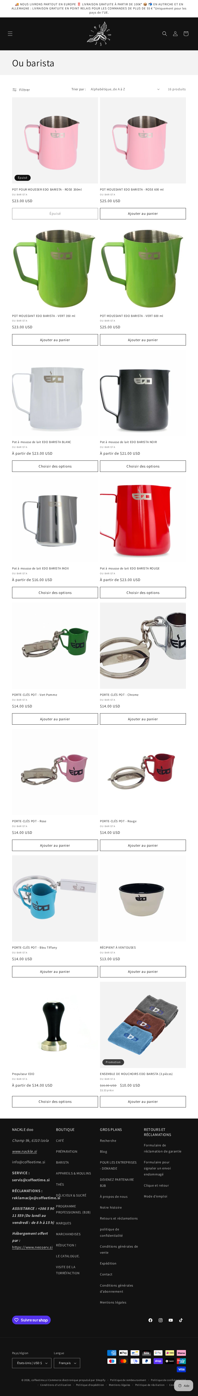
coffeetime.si (39, 1380)
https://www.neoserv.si (32, 1247)
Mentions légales (113, 1302)
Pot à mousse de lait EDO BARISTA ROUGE (130, 568)
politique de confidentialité (111, 1232)
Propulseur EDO (23, 1074)
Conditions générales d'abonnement (116, 1288)
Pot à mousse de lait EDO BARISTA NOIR (128, 442)
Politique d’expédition (90, 1385)
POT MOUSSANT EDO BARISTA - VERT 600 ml (131, 316)
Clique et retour (156, 1185)
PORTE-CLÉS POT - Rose (29, 821)
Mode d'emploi (155, 1196)
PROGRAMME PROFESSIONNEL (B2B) (73, 1209)
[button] (10, 33)
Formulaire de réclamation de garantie (163, 1148)
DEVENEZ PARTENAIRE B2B (117, 1182)
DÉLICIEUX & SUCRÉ (71, 1195)
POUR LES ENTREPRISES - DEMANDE (118, 1165)
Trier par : (78, 89)
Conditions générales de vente (119, 1249)
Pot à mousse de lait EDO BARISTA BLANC (41, 442)
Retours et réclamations (119, 1218)
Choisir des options (55, 466)
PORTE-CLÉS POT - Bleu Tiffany (34, 948)
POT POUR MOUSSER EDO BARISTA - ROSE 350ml (47, 190)
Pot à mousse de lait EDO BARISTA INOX (40, 568)
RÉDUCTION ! (66, 1245)
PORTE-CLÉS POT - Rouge (118, 821)
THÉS (60, 1184)
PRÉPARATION (67, 1151)
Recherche (108, 1140)
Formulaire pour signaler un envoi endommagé (157, 1168)
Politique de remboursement (128, 1380)
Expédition (108, 1263)
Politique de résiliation (150, 1385)
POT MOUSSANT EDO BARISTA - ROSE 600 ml (132, 190)
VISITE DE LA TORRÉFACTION (67, 1270)
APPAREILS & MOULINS (73, 1173)
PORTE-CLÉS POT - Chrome (119, 695)
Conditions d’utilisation (55, 1385)
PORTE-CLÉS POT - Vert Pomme (34, 695)
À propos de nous (114, 1196)
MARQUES (63, 1223)
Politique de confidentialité (168, 1380)
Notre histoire (111, 1207)
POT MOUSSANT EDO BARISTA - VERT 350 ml (43, 316)
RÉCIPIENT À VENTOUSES (118, 948)
